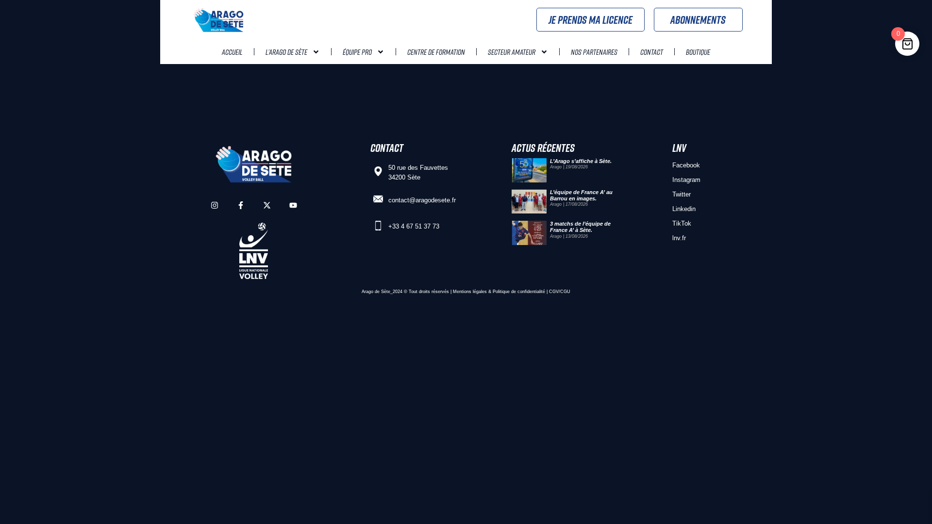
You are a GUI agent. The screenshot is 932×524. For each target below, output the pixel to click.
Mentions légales (470, 291)
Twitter (681, 194)
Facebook (686, 165)
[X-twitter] (267, 205)
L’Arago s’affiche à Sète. (581, 161)
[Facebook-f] (241, 205)
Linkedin (684, 209)
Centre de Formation (436, 52)
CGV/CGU (559, 291)
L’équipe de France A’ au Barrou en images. (581, 195)
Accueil (232, 52)
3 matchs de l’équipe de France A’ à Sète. (580, 227)
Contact (651, 52)
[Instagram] (214, 205)
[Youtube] (293, 205)
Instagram (686, 179)
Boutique (698, 52)
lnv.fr (679, 238)
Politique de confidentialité (519, 291)
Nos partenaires (594, 52)
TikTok (681, 223)
